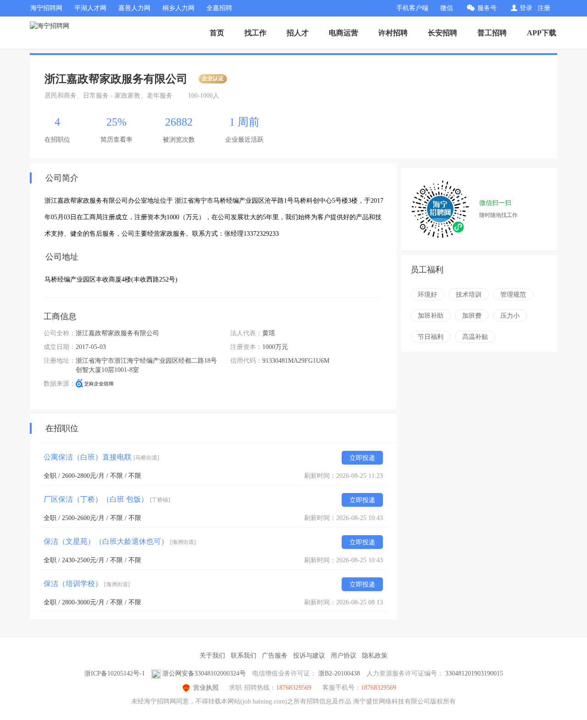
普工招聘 (492, 33)
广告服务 (275, 655)
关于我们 (212, 655)
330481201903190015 (474, 673)
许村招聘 (393, 33)
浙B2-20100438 (339, 673)
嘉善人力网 (134, 8)
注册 (543, 8)
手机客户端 (412, 8)
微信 (446, 8)
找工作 (255, 33)
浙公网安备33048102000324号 (204, 673)
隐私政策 (375, 655)
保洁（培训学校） (87, 583)
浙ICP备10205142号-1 (114, 673)
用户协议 (343, 655)
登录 (526, 8)
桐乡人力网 (178, 8)
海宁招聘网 (46, 8)
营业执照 (206, 687)
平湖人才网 (90, 8)
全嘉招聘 (219, 8)
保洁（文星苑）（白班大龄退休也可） (120, 541)
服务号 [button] (487, 8)
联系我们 (243, 655)
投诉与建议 (309, 655)
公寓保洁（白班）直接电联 (101, 457)
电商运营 (343, 33)
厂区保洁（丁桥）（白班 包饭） (107, 499)
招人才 (298, 33)
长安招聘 (442, 33)
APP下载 (541, 33)
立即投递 (362, 457)
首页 (217, 33)
